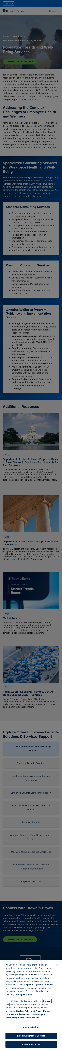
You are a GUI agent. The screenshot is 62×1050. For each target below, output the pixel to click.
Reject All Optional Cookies (31, 1035)
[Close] (57, 965)
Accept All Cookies (31, 1044)
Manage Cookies (31, 1027)
